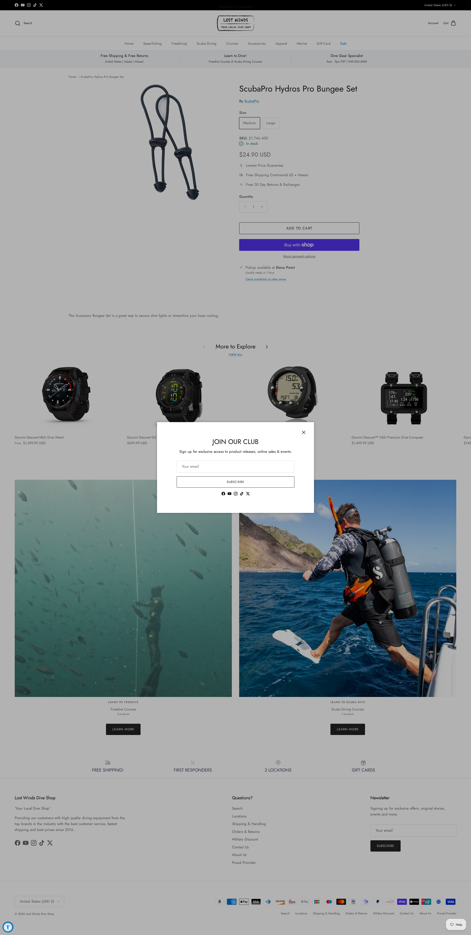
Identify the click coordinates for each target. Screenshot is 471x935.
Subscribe (235, 482)
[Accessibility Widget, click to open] (7, 927)
